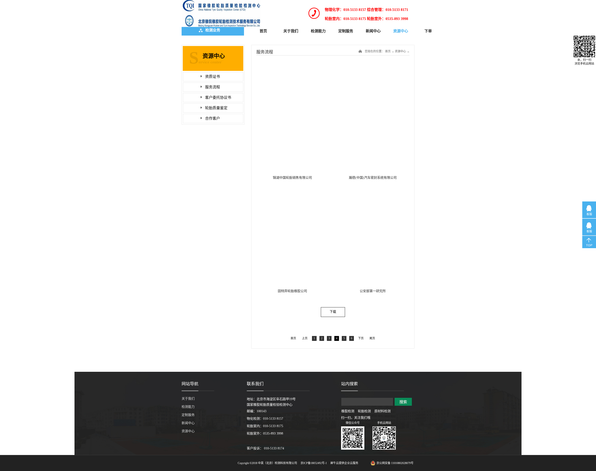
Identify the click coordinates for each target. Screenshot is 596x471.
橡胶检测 (347, 411)
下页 (361, 338)
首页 (263, 31)
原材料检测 (382, 411)
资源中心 (400, 51)
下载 (333, 311)
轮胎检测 (364, 411)
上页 (305, 338)
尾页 (372, 338)
